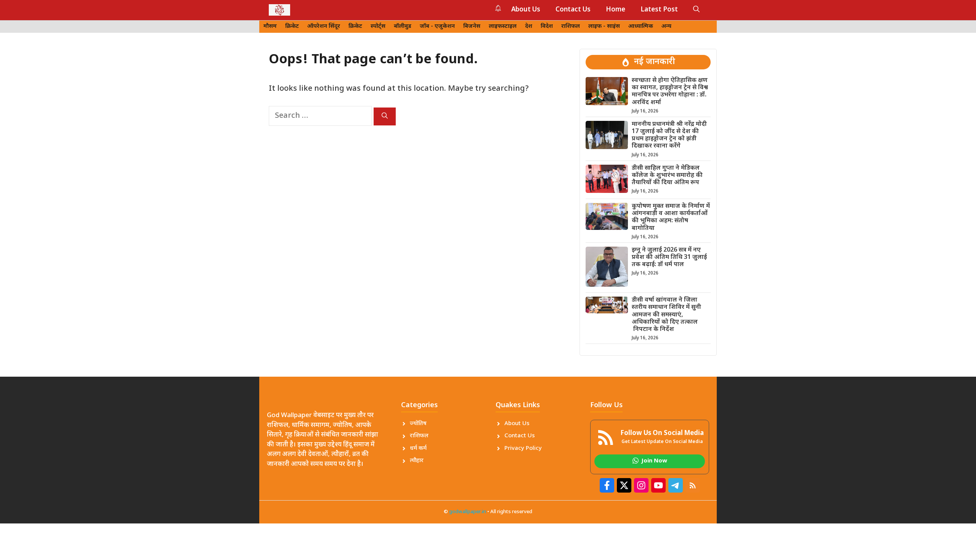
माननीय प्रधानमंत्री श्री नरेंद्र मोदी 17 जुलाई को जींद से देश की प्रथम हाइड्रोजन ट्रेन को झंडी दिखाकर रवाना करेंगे (669, 135)
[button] (696, 9)
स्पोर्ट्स (378, 26)
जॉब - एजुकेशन (437, 26)
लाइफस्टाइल (503, 26)
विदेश (547, 26)
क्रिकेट (292, 26)
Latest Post (659, 10)
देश (528, 26)
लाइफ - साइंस (604, 26)
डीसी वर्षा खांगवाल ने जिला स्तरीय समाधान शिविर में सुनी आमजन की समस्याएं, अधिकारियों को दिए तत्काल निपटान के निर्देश (666, 315)
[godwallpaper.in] (279, 9)
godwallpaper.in (467, 512)
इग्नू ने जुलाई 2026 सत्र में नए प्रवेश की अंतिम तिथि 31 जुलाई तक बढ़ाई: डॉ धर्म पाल (669, 257)
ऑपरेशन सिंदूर (323, 26)
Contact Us (573, 10)
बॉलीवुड (402, 26)
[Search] (385, 116)
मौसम (270, 26)
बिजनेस (471, 26)
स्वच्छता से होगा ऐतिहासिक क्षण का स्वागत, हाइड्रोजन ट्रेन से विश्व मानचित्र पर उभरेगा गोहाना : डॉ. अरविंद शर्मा (670, 92)
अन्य (666, 26)
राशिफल (570, 26)
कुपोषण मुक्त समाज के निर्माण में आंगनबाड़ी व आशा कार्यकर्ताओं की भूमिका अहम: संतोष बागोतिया (671, 217)
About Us (525, 10)
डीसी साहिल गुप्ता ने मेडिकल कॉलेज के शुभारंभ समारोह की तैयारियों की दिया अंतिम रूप (667, 175)
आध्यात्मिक (640, 26)
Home (615, 10)
